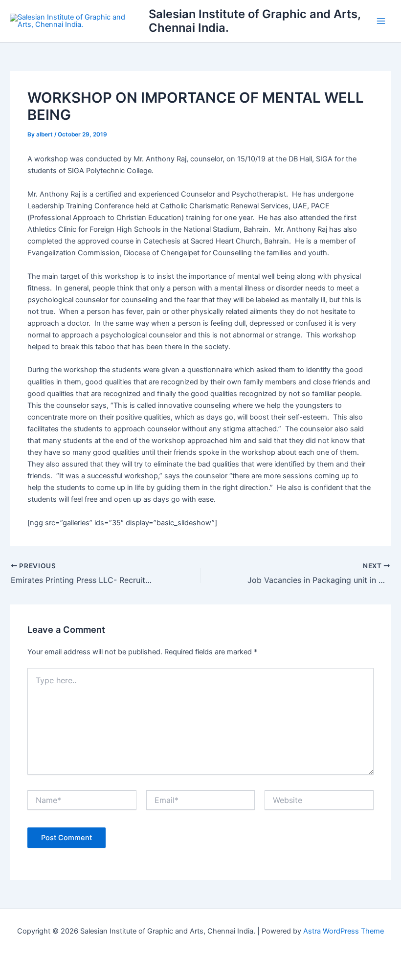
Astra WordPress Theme (343, 931)
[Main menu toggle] (381, 21)
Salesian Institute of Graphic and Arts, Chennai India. (254, 21)
